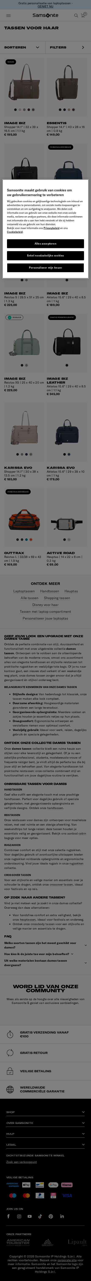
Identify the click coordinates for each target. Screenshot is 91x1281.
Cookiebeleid (15, 231)
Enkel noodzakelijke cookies (45, 255)
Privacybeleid (51, 228)
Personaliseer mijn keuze (45, 267)
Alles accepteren (46, 243)
